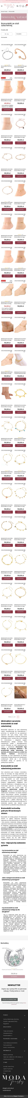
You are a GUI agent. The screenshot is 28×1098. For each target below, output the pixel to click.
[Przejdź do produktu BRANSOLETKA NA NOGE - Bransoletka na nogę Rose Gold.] (7, 123)
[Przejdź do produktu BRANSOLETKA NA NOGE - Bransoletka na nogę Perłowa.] (20, 289)
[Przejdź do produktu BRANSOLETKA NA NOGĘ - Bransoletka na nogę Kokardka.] (20, 592)
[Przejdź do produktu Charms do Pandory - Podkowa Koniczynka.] (14, 957)
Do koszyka (7, 73)
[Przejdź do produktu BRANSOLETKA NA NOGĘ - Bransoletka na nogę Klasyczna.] (20, 659)
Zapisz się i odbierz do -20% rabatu (12, 1057)
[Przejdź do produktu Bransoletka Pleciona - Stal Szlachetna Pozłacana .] (20, 692)
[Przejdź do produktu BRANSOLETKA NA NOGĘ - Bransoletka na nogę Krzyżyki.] (20, 625)
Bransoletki (11, 11)
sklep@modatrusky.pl (8, 1088)
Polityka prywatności (8, 1059)
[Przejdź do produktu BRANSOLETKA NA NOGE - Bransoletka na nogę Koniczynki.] (20, 256)
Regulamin (6, 1023)
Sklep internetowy (13, 1096)
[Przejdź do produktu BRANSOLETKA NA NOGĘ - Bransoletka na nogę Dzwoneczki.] (7, 659)
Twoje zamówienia (8, 1031)
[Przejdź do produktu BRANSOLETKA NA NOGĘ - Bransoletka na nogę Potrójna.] (7, 559)
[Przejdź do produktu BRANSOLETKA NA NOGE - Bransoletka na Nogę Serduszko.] (7, 289)
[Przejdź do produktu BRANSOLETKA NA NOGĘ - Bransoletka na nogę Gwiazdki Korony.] (20, 526)
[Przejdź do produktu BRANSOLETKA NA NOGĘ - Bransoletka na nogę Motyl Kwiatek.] (7, 526)
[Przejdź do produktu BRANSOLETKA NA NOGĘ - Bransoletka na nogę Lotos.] (7, 492)
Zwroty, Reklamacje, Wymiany (11, 1019)
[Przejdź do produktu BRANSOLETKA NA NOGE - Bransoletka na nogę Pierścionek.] (7, 156)
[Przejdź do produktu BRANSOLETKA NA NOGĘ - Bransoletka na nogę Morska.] (7, 426)
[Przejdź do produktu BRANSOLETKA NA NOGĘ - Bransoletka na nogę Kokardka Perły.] (7, 625)
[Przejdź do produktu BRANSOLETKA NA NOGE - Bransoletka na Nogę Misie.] (7, 359)
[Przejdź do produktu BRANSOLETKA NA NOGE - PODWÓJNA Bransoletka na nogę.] (20, 359)
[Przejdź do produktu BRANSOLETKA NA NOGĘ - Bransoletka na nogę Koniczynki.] (20, 393)
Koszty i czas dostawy (9, 1047)
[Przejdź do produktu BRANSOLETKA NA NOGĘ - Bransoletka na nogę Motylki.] (20, 559)
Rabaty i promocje (8, 1054)
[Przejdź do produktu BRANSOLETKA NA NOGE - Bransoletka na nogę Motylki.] (7, 87)
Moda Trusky (4, 11)
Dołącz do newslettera (9, 999)
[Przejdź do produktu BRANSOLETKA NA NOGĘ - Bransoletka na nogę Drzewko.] (20, 492)
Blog (4, 1073)
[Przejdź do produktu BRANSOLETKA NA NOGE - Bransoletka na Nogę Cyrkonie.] (7, 393)
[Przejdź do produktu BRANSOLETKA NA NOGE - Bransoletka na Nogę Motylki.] (7, 326)
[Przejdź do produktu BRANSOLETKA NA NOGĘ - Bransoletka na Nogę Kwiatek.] (7, 459)
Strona (9, 716)
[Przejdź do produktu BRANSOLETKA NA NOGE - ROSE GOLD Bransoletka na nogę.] (7, 256)
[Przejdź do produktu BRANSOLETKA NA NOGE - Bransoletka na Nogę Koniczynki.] (20, 326)
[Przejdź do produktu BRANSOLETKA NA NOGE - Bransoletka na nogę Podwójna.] (20, 87)
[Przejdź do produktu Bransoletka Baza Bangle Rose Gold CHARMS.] (20, 53)
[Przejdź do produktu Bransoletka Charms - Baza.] (7, 53)
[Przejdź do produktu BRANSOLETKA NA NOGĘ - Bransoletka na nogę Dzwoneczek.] (7, 692)
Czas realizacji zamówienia (10, 1043)
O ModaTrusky (7, 1071)
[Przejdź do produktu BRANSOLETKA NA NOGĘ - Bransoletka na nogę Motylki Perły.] (20, 459)
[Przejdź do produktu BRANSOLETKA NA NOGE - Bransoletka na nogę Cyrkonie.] (7, 190)
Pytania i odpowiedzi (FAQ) (10, 1021)
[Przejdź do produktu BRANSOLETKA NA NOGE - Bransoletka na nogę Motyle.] (20, 223)
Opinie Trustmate (8, 1069)
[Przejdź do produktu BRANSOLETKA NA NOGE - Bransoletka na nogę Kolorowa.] (20, 190)
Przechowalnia (7, 1035)
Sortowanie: (4, 37)
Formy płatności (7, 1045)
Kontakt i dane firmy (8, 1066)
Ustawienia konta (7, 1033)
